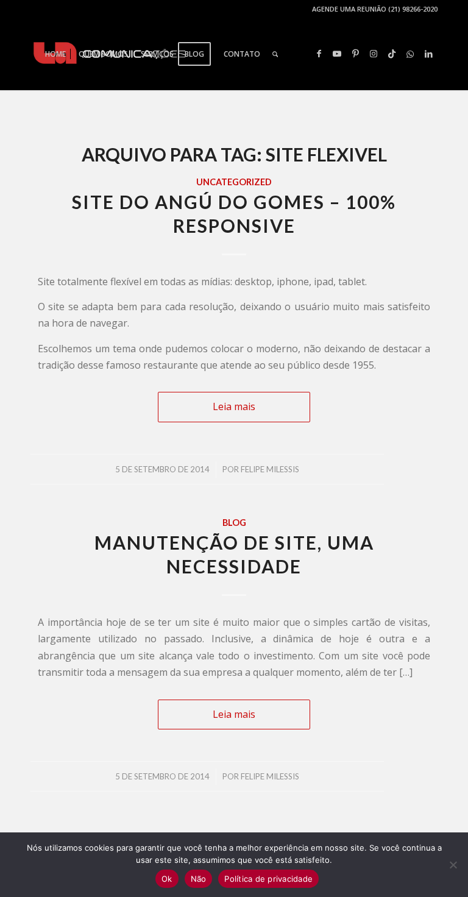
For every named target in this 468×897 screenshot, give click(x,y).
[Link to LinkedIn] (428, 53)
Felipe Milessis (270, 469)
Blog (234, 522)
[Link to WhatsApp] (410, 53)
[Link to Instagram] (373, 53)
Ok (166, 879)
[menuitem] (55, 54)
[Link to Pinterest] (355, 53)
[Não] (453, 865)
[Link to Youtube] (337, 53)
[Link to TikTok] (392, 53)
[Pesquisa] (275, 54)
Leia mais (234, 406)
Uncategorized (234, 182)
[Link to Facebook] (319, 53)
